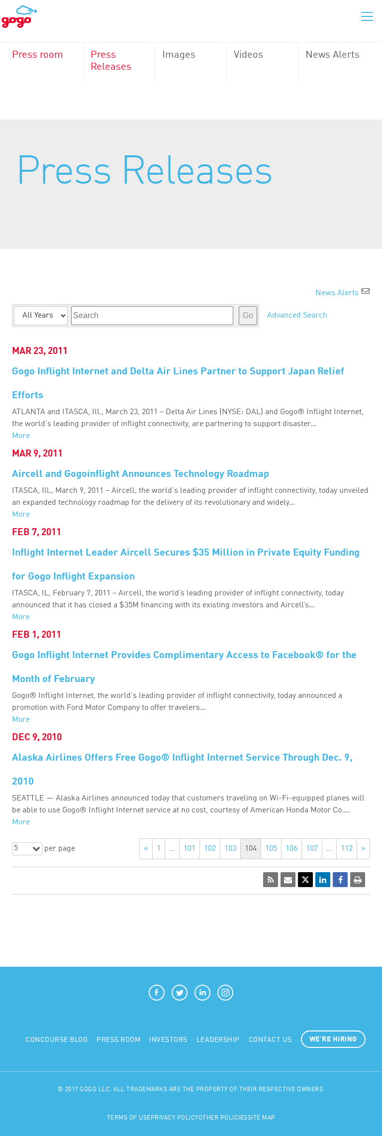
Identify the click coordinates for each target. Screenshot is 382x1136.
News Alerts (332, 55)
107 (312, 849)
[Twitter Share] (305, 879)
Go (248, 315)
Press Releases (111, 61)
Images (178, 55)
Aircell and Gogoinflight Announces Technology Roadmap (140, 474)
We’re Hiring (333, 1039)
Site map (262, 1118)
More (21, 436)
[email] (288, 879)
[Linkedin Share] (322, 879)
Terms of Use (129, 1118)
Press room (37, 55)
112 (347, 849)
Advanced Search (297, 316)
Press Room (118, 1039)
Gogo (19, 16)
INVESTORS (168, 1039)
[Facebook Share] (340, 879)
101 (189, 849)
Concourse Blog (56, 1039)
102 (210, 849)
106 (291, 849)
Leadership (218, 1039)
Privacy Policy (174, 1118)
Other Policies (223, 1118)
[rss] (270, 879)
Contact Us (270, 1039)
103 (230, 849)
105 (271, 849)
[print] (357, 879)
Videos (248, 55)
